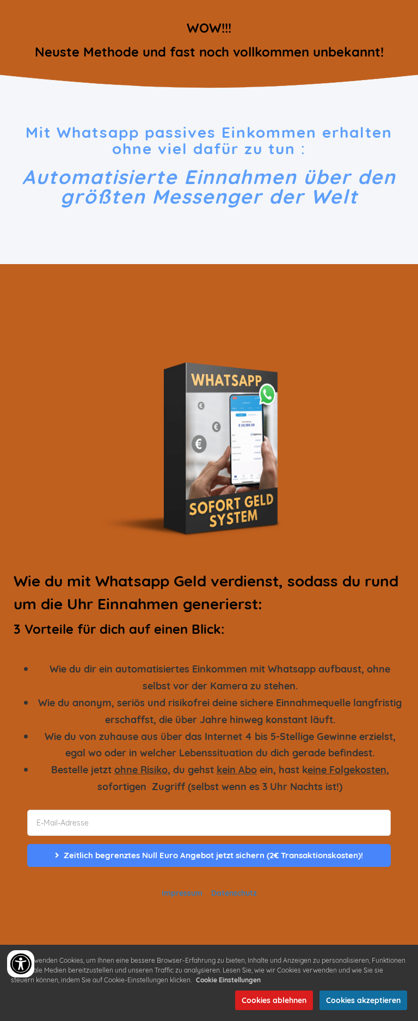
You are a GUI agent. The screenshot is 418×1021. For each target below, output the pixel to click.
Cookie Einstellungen (228, 980)
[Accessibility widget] (20, 963)
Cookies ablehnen (274, 1000)
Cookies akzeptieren (363, 1000)
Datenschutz (234, 893)
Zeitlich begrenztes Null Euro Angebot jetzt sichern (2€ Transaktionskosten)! (213, 855)
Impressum (182, 893)
